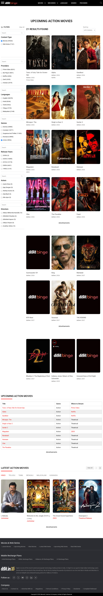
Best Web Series (76, 546)
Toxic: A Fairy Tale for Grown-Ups (13, 408)
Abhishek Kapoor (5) (9, 219)
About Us (5, 589)
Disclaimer (76, 589)
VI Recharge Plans (62, 559)
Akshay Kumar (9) (8, 191)
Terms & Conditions (52, 589)
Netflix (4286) (7, 76)
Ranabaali (5, 435)
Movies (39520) (8, 41)
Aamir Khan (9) (7, 184)
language (63, 3)
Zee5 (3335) (6, 79)
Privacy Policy (65, 589)
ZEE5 (73, 431)
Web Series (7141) (8, 44)
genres (73, 3)
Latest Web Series (45, 546)
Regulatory (39, 589)
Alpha (4, 412)
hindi (3, 475)
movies (40, 3)
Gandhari (5, 416)
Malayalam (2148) (8, 111)
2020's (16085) (7, 159)
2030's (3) (6, 155)
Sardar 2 (5, 428)
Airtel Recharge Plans (8, 559)
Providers (83, 3)
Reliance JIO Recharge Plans (45, 559)
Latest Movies (6, 546)
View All (90, 468)
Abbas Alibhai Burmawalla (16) (12, 213)
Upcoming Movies (19, 546)
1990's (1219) (7, 169)
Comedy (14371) (8, 130)
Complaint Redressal (89, 589)
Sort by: (86, 27)
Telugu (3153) (7, 108)
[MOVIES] (44, 3)
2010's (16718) (7, 162)
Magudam (5, 431)
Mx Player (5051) (8, 73)
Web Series (52, 3)
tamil (21, 475)
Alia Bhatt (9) (7, 194)
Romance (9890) (8, 137)
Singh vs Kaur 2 (7, 424)
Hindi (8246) (7, 101)
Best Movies (32, 546)
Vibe (3, 443)
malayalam (41, 475)
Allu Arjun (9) (7, 197)
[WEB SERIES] (57, 3)
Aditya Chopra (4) (8, 223)
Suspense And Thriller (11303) (12, 133)
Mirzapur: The (6, 420)
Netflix (73, 412)
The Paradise (6, 447)
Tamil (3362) (7, 105)
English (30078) (8, 98)
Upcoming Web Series (61, 546)
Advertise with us (26, 589)
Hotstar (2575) (7, 83)
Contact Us (14, 589)
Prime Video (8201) (9, 69)
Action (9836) (7, 140)
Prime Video (75, 408)
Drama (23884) (7, 127)
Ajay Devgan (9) (8, 187)
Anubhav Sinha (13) (9, 226)
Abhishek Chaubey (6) (10, 216)
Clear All (21, 27)
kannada (54, 475)
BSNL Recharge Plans (25, 559)
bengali (29, 475)
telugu (12, 475)
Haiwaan (5, 439)
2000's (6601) (7, 165)
